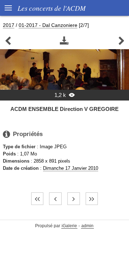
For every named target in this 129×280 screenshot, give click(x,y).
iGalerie (69, 226)
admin (87, 226)
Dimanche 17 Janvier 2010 (70, 168)
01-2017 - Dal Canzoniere (48, 25)
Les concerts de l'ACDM (52, 8)
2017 (8, 25)
